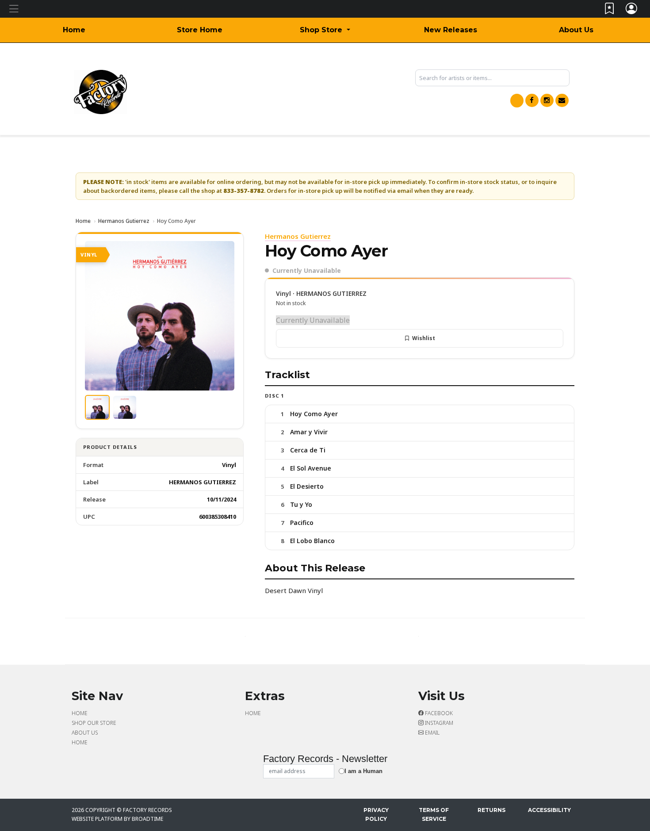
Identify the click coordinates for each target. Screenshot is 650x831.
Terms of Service (434, 814)
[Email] (562, 100)
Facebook (438, 713)
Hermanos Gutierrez (123, 221)
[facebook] (531, 100)
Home (74, 30)
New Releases (450, 30)
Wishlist (423, 338)
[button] (325, 30)
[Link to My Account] (632, 10)
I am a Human (363, 771)
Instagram (438, 723)
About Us (576, 30)
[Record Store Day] (516, 100)
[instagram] (546, 100)
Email (432, 732)
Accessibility (549, 810)
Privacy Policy (376, 814)
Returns (491, 810)
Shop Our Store (94, 723)
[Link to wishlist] (610, 10)
